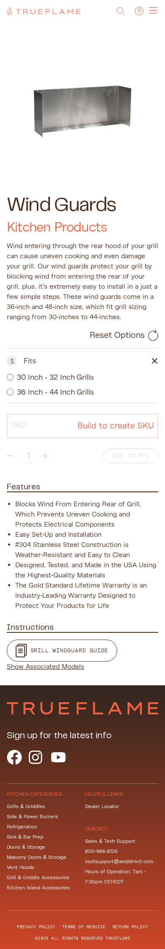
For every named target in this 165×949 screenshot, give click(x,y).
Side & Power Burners (32, 817)
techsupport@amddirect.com (119, 861)
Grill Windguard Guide (69, 650)
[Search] (120, 11)
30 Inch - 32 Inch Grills (55, 377)
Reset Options (117, 335)
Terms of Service (84, 926)
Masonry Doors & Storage (36, 857)
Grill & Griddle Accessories (38, 878)
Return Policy (130, 926)
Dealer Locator (102, 806)
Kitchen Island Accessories (38, 888)
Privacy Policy (36, 926)
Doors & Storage (26, 847)
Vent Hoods (20, 867)
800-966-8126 (101, 851)
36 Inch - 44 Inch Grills (55, 392)
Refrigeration (22, 827)
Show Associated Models (45, 666)
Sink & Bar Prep (25, 837)
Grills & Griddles (26, 806)
